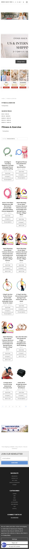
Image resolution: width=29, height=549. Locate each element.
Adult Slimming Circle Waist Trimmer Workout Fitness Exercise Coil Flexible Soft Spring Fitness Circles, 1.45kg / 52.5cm (7, 254)
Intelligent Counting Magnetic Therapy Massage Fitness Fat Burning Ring (8, 165)
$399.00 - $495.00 (6, 122)
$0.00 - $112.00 (5, 114)
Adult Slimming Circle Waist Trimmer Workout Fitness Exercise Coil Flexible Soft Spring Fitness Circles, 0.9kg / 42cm (7, 343)
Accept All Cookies (14, 546)
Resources (14, 476)
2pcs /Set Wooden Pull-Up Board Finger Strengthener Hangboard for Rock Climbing (21, 341)
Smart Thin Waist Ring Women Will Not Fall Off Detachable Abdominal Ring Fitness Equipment (8, 207)
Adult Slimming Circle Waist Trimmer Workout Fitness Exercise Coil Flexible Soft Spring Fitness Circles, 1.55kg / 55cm (21, 208)
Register (17, 482)
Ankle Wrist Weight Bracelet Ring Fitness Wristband (21, 385)
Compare (7, 176)
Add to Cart (21, 225)
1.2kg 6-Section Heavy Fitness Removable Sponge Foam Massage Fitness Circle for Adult (7, 299)
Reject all (14, 543)
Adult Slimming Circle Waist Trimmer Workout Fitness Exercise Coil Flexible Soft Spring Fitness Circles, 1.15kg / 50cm (21, 254)
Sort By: (4, 138)
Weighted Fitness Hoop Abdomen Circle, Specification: (21, 164)
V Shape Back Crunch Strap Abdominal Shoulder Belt (7, 385)
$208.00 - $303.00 (6, 118)
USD (19, 2)
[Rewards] (4, 544)
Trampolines (5, 105)
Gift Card (14, 480)
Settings (14, 539)
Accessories (14, 502)
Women (14, 493)
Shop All (14, 508)
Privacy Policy (6, 535)
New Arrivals (14, 504)
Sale (14, 506)
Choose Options (7, 179)
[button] (21, 61)
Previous (2, 547)
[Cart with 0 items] (23, 2)
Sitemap (14, 484)
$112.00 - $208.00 (6, 116)
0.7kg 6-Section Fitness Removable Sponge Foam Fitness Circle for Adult (21, 298)
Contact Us (14, 478)
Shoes (14, 500)
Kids (14, 498)
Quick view (7, 173)
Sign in (11, 482)
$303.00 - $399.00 (6, 120)
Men (14, 495)
